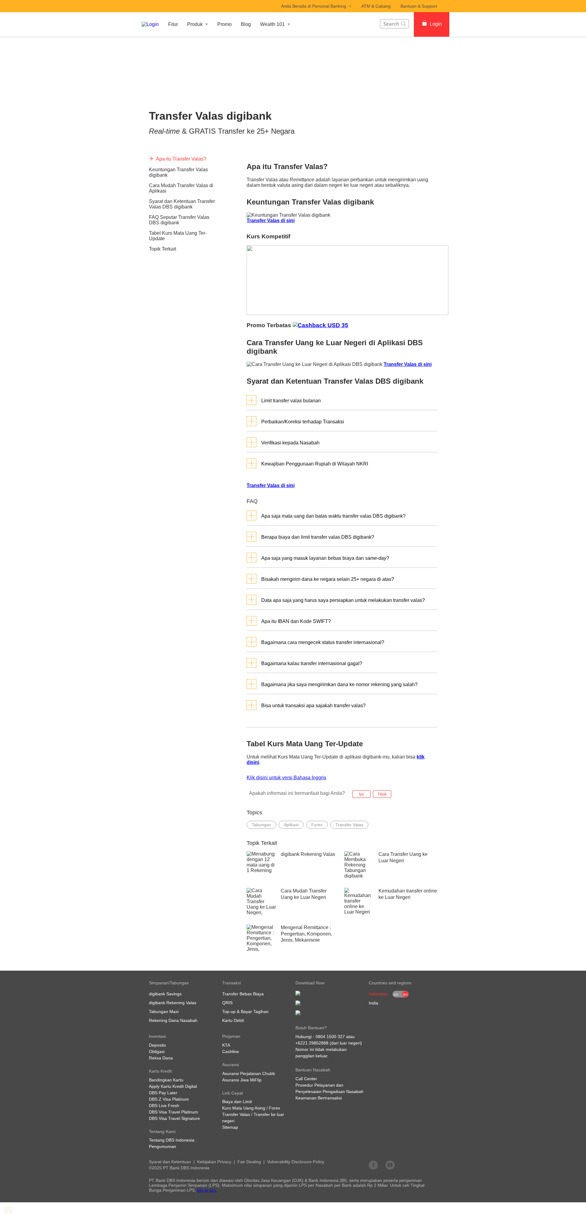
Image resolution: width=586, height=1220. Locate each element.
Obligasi (157, 1051)
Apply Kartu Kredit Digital (173, 1086)
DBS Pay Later (163, 1092)
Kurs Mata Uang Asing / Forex (251, 1108)
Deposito (157, 1045)
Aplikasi (291, 824)
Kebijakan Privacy (214, 1161)
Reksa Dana (161, 1057)
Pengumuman (162, 1146)
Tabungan (261, 824)
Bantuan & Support (418, 6)
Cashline (230, 1051)
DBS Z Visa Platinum (169, 1099)
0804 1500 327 (330, 1036)
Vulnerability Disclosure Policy (295, 1161)
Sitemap (230, 1127)
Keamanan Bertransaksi (318, 1097)
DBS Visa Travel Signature (174, 1118)
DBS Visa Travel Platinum (173, 1112)
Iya (361, 794)
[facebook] (373, 1164)
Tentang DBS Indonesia (171, 1140)
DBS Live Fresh (164, 1105)
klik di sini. (207, 1190)
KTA (226, 1045)
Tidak (382, 794)
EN (396, 994)
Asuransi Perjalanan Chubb (248, 1073)
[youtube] (390, 1164)
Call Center (306, 1078)
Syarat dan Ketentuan (170, 1161)
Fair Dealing (249, 1161)
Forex (317, 824)
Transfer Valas (349, 824)
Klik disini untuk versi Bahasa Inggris (286, 777)
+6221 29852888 (311, 1043)
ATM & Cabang (376, 6)
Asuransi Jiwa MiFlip (242, 1079)
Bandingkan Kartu (166, 1079)
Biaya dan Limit (237, 1101)
